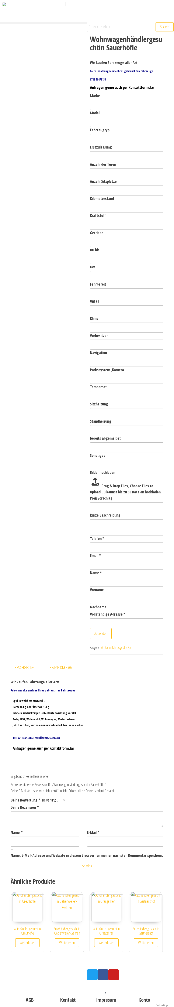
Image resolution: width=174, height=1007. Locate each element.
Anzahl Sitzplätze (103, 181)
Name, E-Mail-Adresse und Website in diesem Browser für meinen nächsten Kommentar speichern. (87, 855)
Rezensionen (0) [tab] (61, 667)
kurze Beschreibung (105, 515)
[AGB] (29, 987)
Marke (95, 95)
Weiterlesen (27, 942)
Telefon (97, 538)
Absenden (100, 633)
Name (96, 572)
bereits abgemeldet (105, 438)
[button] (43, 23)
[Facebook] (103, 974)
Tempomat (98, 386)
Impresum (106, 999)
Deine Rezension (25, 807)
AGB (30, 999)
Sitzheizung (99, 403)
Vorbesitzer (99, 335)
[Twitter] (92, 974)
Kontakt (68, 999)
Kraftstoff (98, 215)
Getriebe (96, 232)
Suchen (164, 26)
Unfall (94, 301)
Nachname (98, 606)
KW (92, 266)
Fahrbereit (98, 284)
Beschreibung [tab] (24, 667)
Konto (144, 999)
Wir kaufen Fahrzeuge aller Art (116, 648)
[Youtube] (113, 974)
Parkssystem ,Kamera (107, 369)
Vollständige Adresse (107, 614)
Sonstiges (97, 455)
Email (95, 555)
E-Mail (93, 832)
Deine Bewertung (25, 800)
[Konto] (144, 987)
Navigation (98, 352)
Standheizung (100, 421)
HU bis (95, 249)
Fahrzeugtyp (99, 129)
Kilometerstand (102, 198)
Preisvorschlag (101, 498)
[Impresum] (106, 987)
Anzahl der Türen (103, 164)
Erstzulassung (101, 147)
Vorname (97, 589)
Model (95, 112)
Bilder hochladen (102, 472)
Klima (94, 318)
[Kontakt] (68, 987)
